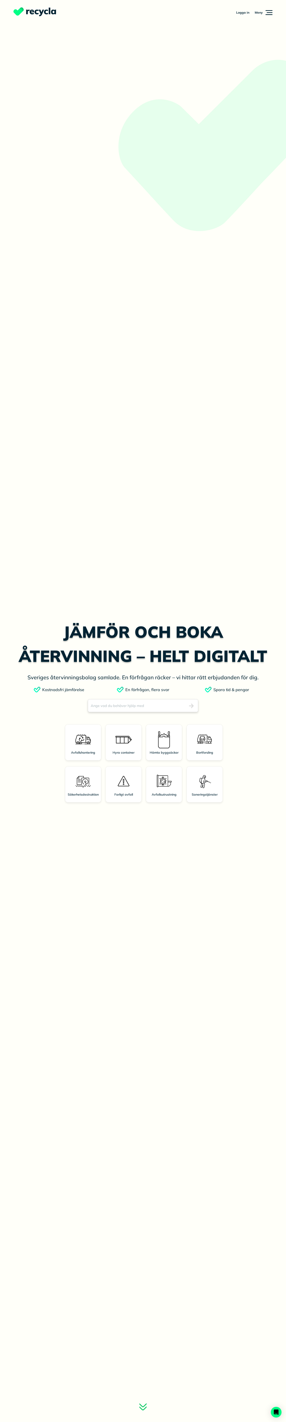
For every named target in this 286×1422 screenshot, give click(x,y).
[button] (264, 12)
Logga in (242, 12)
